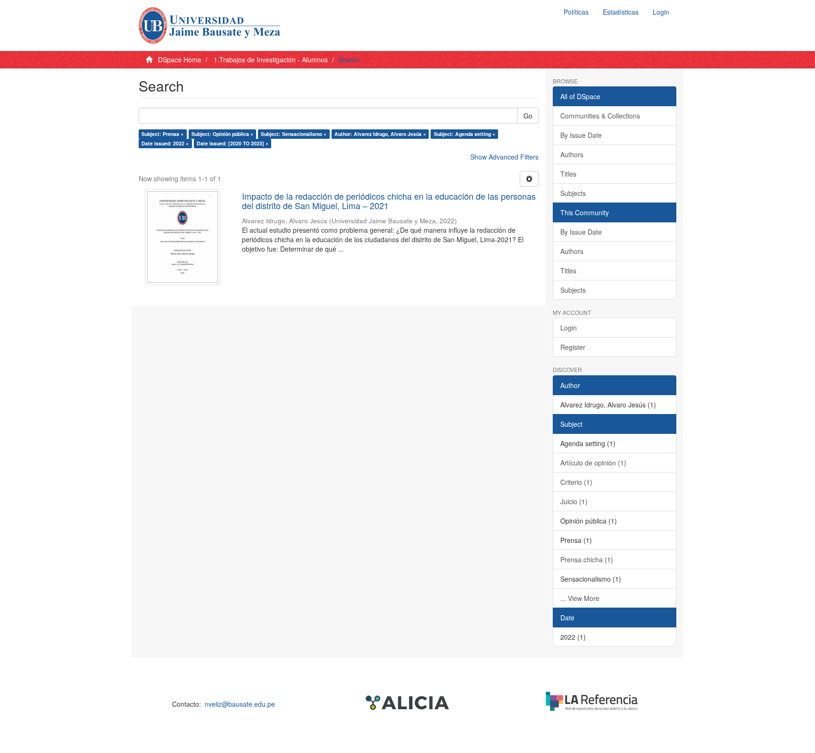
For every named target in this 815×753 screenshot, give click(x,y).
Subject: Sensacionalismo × (293, 133)
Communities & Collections (600, 115)
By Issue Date (581, 135)
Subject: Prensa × (162, 133)
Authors (571, 154)
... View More (579, 598)
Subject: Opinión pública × (222, 133)
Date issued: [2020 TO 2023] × (232, 143)
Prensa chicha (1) (586, 559)
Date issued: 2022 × (165, 143)
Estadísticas (621, 12)
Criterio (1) (576, 482)
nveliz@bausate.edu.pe (240, 704)
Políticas (576, 12)
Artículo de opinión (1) (593, 462)
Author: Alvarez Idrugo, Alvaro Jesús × (380, 133)
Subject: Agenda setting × (464, 133)
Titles (568, 173)
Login (568, 327)
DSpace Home (179, 59)
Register (572, 347)
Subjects (573, 193)
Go (528, 115)
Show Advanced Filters (504, 156)
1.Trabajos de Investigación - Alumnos (271, 59)
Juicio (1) (574, 501)
